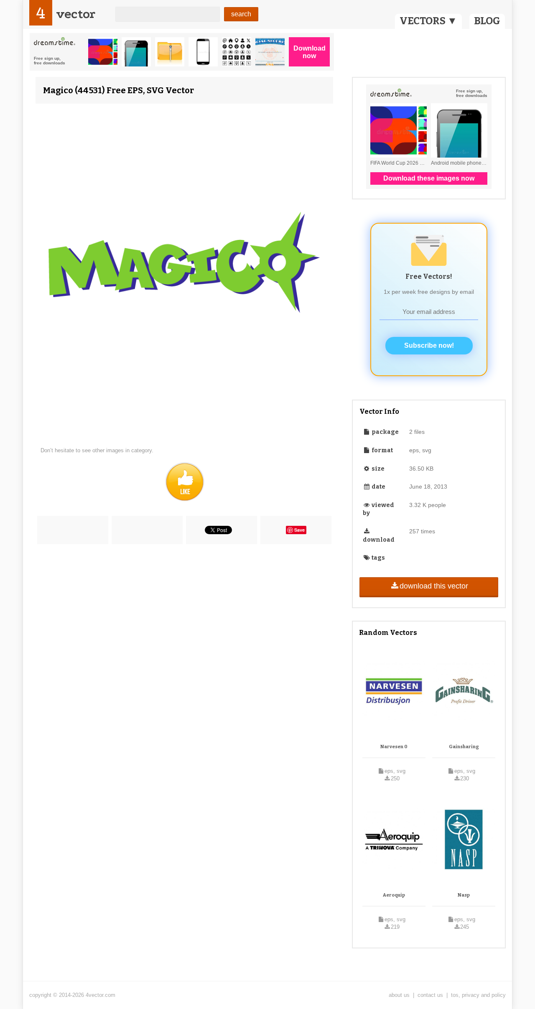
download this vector (434, 586)
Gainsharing (464, 746)
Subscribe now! (429, 345)
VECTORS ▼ (428, 21)
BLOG (487, 21)
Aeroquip (394, 895)
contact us (430, 995)
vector (75, 14)
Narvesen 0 (394, 746)
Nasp (464, 895)
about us (399, 995)
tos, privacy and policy (478, 995)
